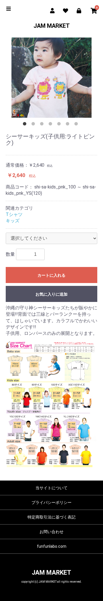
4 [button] (51, 125)
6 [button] (69, 125)
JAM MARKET (51, 26)
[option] (51, 78)
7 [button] (77, 125)
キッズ (12, 220)
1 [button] (26, 125)
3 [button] (43, 125)
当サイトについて (51, 488)
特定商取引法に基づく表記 (51, 517)
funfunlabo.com (51, 546)
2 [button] (34, 125)
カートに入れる (51, 275)
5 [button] (60, 125)
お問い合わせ (51, 531)
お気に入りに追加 (51, 294)
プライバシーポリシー (51, 502)
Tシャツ (14, 214)
